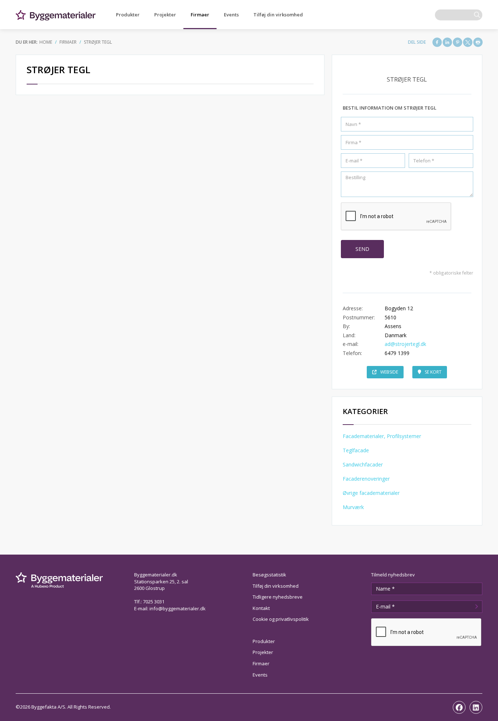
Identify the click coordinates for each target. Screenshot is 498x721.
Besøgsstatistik (269, 574)
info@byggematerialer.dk (177, 608)
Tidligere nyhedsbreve (278, 597)
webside (389, 372)
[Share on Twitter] (467, 42)
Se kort (433, 372)
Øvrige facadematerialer (371, 492)
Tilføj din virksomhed (278, 14)
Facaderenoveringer (366, 478)
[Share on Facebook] (437, 42)
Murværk (353, 507)
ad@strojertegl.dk (405, 343)
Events (231, 14)
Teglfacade (356, 450)
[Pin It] (457, 42)
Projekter (165, 14)
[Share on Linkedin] (447, 42)
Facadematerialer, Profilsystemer (382, 436)
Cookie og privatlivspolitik (281, 619)
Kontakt (261, 608)
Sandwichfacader (363, 464)
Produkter (128, 14)
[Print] (478, 42)
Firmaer (200, 14)
